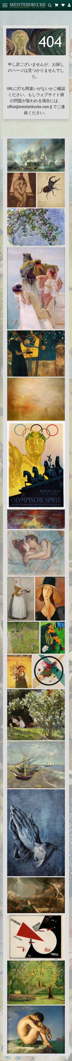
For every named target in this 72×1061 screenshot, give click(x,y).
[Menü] (5, 5)
